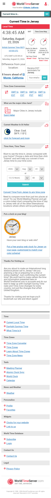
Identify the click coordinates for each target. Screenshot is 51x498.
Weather (10, 393)
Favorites (10, 410)
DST (29, 32)
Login (9, 443)
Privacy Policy (13, 468)
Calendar (10, 380)
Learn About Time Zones (18, 351)
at (25, 173)
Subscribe (11, 439)
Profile (9, 406)
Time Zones (12, 347)
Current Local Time (15, 322)
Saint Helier (9, 115)
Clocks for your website (17, 422)
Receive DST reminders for (33, 70)
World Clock (12, 376)
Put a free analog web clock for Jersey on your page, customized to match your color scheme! (26, 250)
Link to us (11, 426)
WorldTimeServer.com (25, 4)
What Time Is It (13, 330)
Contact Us (11, 456)
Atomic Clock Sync (15, 372)
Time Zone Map (41, 32)
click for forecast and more (17, 138)
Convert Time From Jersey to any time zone (24, 192)
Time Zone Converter (16, 343)
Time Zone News (14, 355)
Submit (25, 184)
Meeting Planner (14, 368)
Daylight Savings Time (17, 326)
